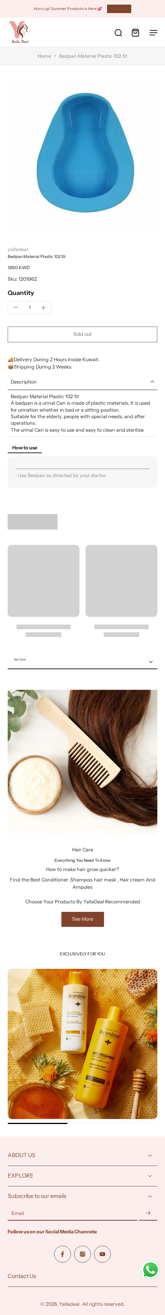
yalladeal (18, 249)
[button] (82, 334)
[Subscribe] (148, 1213)
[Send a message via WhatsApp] (150, 1269)
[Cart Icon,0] (135, 32)
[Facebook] (62, 1254)
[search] (118, 32)
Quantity (21, 293)
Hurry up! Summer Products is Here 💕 (68, 8)
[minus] (15, 307)
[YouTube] (102, 1254)
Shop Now (119, 8)
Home (44, 56)
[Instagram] (82, 1254)
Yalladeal (69, 1304)
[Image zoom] (82, 155)
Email (18, 1213)
